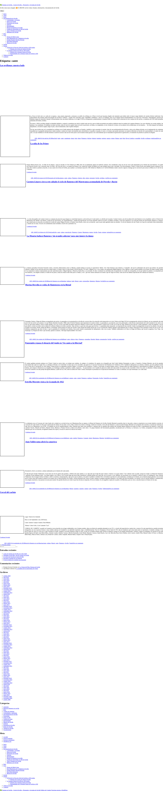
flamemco (92, 281)
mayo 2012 (6, 654)
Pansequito (95, 378)
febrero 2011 (6, 675)
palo (121, 138)
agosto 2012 (6, 649)
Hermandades (10, 26)
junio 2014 (6, 615)
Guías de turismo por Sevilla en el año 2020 (15, 553)
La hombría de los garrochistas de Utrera (27, 568)
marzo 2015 (6, 602)
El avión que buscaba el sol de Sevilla (13, 557)
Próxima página (6, 544)
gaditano (89, 378)
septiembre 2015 (7, 592)
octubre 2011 (6, 664)
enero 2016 (6, 586)
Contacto (5, 56)
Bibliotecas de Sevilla (12, 32)
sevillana (102, 178)
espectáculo (68, 232)
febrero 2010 (6, 693)
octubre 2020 (6, 576)
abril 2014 (6, 618)
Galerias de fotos (7, 719)
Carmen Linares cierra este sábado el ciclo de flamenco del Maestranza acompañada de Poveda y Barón (72, 182)
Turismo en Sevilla (8, 728)
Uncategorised (7, 730)
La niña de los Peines (39, 143)
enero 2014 (6, 623)
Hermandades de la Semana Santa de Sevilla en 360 (24, 53)
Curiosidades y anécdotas (10, 713)
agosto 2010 (6, 684)
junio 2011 (6, 669)
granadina (87, 339)
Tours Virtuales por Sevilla (14, 30)
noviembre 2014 (7, 608)
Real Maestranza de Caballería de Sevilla (18, 38)
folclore (89, 138)
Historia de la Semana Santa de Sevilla (20, 52)
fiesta (79, 138)
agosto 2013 (6, 631)
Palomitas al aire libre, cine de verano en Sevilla (16, 555)
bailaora (69, 281)
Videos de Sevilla (8, 55)
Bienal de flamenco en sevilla (14, 27)
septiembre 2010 (7, 683)
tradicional (154, 138)
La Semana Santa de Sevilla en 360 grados (18, 50)
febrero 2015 (6, 603)
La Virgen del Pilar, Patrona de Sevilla (30, 567)
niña (84, 178)
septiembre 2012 (7, 647)
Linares (80, 232)
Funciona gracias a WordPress (59, 790)
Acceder (5, 737)
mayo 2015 (6, 598)
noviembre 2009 (7, 698)
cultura (69, 178)
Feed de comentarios (8, 740)
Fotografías (6, 716)
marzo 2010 (6, 692)
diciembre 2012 (7, 643)
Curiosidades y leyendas (13, 20)
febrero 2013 (6, 640)
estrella (75, 438)
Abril (55, 138)
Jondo (90, 438)
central (79, 378)
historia (94, 138)
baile (59, 138)
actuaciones (43, 543)
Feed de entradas (7, 738)
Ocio (4, 35)
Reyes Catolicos (130, 138)
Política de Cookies (46, 790)
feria (76, 138)
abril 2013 (6, 637)
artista (64, 281)
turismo (104, 232)
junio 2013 (6, 634)
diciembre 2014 (7, 606)
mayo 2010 (6, 689)
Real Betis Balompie (12, 41)
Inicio (4, 14)
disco (76, 339)
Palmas (117, 138)
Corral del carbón (8, 492)
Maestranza (86, 232)
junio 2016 (6, 579)
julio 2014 (6, 614)
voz (106, 178)
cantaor (71, 378)
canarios (81, 488)
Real (124, 138)
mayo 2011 (6, 670)
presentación (103, 339)
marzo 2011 (6, 673)
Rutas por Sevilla (11, 21)
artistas (67, 488)
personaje (92, 178)
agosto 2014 (6, 612)
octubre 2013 (6, 628)
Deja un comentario (112, 178)
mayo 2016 (6, 580)
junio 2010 (6, 687)
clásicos (72, 339)
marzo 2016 (6, 583)
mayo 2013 (6, 635)
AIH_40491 (38, 138)
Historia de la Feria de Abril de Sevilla (20, 49)
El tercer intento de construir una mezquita (14, 560)
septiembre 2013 (7, 629)
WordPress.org (7, 741)
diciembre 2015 (7, 588)
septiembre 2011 (7, 666)
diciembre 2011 (7, 661)
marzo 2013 (6, 638)
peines (87, 178)
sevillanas (147, 138)
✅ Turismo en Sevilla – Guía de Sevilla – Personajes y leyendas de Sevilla (20, 5)
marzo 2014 (6, 620)
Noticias (9, 24)
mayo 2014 (6, 617)
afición (55, 232)
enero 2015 (6, 605)
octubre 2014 (6, 609)
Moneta (98, 281)
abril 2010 (6, 690)
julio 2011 (6, 667)
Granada (85, 438)
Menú (2, 11)
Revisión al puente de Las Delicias (12, 558)
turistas (109, 232)
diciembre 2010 (7, 678)
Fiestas (5, 46)
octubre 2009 (6, 699)
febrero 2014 (6, 621)
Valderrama (106, 488)
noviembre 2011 (7, 663)
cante (62, 138)
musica (108, 138)
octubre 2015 (6, 591)
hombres (99, 138)
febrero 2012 (6, 658)
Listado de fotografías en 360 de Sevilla (17, 29)
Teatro (99, 232)
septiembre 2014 (7, 611)
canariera (76, 488)
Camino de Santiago (8, 711)
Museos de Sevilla (12, 43)
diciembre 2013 (7, 624)
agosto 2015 (6, 594)
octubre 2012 (6, 646)
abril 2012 (6, 655)
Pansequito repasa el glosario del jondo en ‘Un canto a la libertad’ (53, 343)
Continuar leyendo (32, 172)
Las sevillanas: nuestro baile (12, 65)
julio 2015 (6, 595)
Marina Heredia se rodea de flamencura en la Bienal (48, 285)
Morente (101, 438)
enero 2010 (6, 695)
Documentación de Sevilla (10, 18)
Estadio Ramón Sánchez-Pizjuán (15, 40)
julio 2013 (6, 632)
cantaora (61, 178)
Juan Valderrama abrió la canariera (41, 442)
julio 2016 (6, 577)
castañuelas (67, 138)
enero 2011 (6, 676)
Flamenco (84, 138)
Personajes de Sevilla (12, 23)
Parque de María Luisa (13, 37)
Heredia (93, 339)
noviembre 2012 (7, 644)
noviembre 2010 (7, 680)
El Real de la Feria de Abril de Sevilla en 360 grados (21, 47)
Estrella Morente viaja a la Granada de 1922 (44, 382)
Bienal (76, 281)
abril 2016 (6, 582)
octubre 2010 (6, 681)
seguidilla (137, 138)
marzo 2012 (6, 657)
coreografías (86, 281)
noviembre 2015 (7, 589)
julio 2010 (6, 686)
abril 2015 (6, 600)
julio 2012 (6, 650)
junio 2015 (6, 597)
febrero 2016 (6, 585)
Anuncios (6, 707)
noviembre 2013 (7, 626)
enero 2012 (6, 660)
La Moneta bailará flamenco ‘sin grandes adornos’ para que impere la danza (60, 236)
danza (72, 138)
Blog (4, 33)
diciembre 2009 (7, 696)
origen (113, 138)
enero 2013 (6, 641)
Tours (4, 15)
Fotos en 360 (6, 717)
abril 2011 (6, 672)
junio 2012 (6, 652)
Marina (97, 339)
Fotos (4, 17)
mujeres (104, 138)
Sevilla (5, 44)
